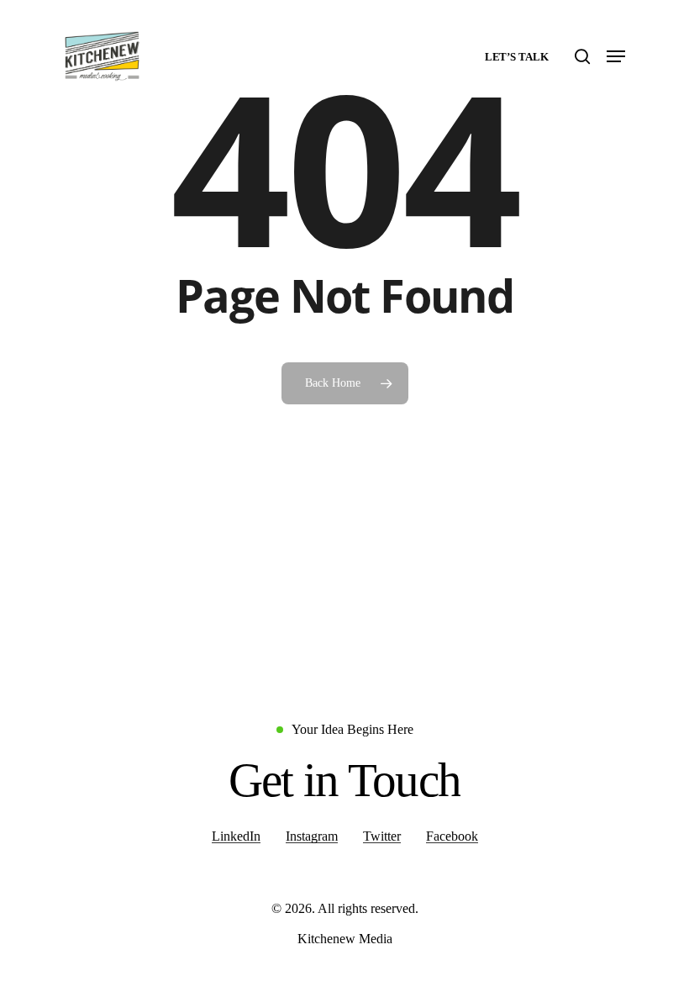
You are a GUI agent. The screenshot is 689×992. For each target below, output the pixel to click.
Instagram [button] (312, 836)
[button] (616, 56)
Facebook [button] (452, 836)
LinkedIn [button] (236, 836)
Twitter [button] (382, 836)
